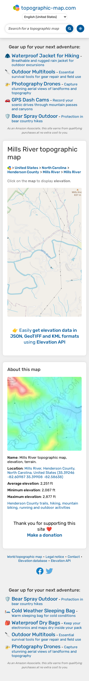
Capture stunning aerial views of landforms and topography (44, 88)
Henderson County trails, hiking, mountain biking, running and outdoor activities (42, 505)
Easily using (44, 336)
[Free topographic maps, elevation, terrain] (9, 168)
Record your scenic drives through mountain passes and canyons (44, 104)
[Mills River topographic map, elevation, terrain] (44, 414)
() (41, 472)
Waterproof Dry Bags (36, 623)
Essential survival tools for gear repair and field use (46, 74)
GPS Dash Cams (30, 100)
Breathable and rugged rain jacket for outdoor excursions (43, 63)
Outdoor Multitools (33, 72)
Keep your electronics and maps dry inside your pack (47, 625)
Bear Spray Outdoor (35, 116)
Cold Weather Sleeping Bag (43, 611)
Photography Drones (36, 84)
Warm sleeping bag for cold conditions (44, 616)
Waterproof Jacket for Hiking (45, 56)
